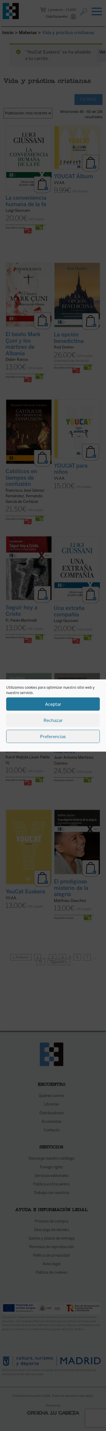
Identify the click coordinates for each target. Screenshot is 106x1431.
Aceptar (53, 704)
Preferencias (53, 736)
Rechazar (53, 720)
